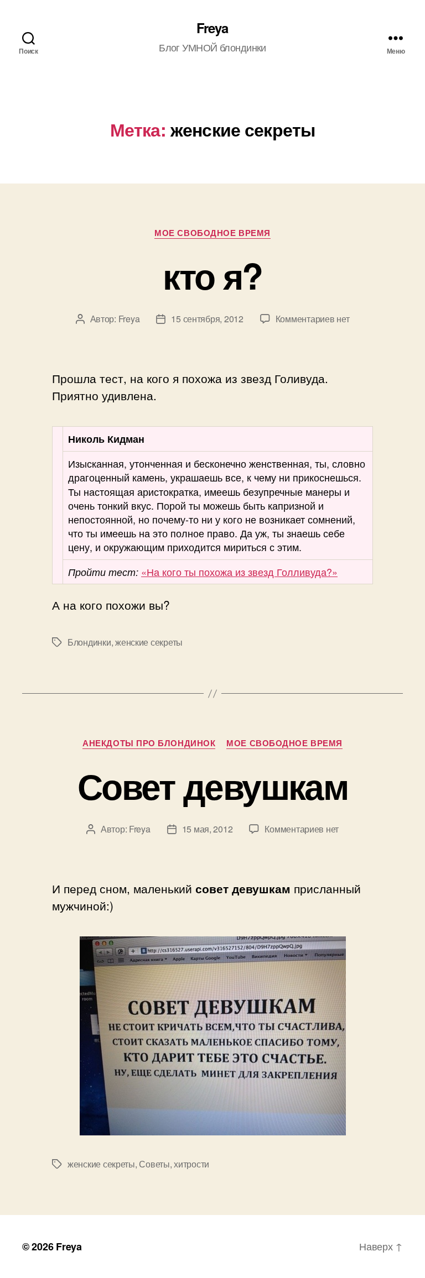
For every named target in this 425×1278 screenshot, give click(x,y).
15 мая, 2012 (207, 829)
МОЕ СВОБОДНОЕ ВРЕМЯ (212, 233)
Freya (212, 27)
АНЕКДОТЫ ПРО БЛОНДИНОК (148, 743)
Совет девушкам (212, 785)
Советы (154, 1163)
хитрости (191, 1163)
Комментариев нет (313, 318)
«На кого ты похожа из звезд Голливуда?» (239, 571)
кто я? (212, 275)
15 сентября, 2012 (207, 318)
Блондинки (89, 642)
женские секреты (149, 642)
